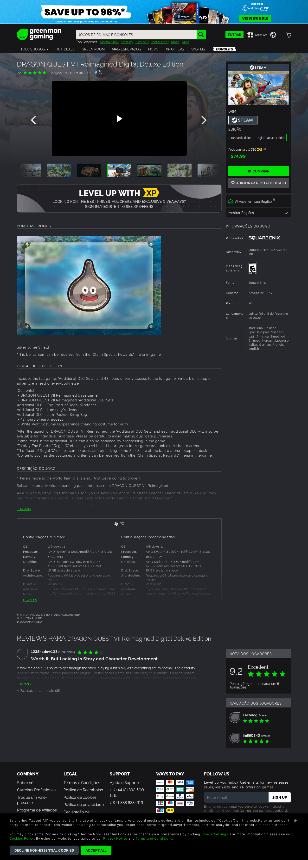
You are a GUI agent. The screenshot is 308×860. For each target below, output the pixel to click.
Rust (185, 41)
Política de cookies (80, 797)
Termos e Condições (82, 782)
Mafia (175, 41)
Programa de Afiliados (37, 809)
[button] (34, 49)
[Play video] (119, 119)
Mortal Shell (109, 41)
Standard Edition (240, 137)
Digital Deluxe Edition (271, 137)
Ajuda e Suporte (124, 782)
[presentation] (34, 120)
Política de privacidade (84, 804)
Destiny (127, 41)
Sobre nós (26, 782)
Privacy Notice (115, 838)
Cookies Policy (22, 838)
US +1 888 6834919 (126, 802)
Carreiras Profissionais (36, 789)
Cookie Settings (214, 834)
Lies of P (142, 41)
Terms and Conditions (154, 838)
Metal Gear (160, 41)
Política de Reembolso (83, 789)
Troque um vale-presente (32, 799)
